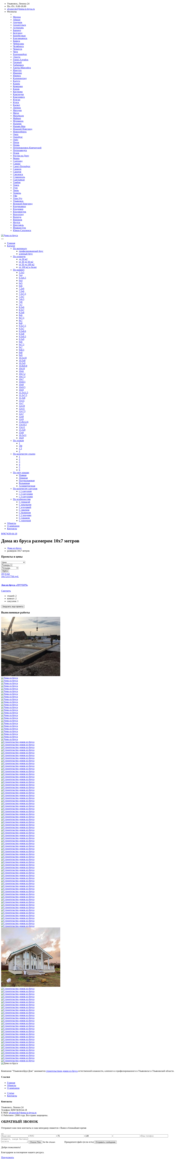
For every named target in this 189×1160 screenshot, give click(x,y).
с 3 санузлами (26, 496)
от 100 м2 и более (28, 267)
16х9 (21, 438)
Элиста (16, 57)
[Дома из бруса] (9, 235)
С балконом (25, 512)
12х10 (22, 406)
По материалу (20, 248)
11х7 (21, 403)
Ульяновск (18, 201)
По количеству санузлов (25, 488)
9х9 (20, 355)
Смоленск (18, 174)
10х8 (21, 384)
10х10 (22, 368)
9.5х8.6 (22, 331)
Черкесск (17, 49)
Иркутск (17, 70)
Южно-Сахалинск (22, 230)
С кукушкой (25, 507)
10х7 (21, 379)
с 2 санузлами (26, 494)
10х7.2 (22, 374)
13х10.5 (23, 424)
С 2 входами (25, 515)
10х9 (21, 390)
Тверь (16, 190)
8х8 (20, 323)
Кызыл (16, 105)
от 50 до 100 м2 (26, 264)
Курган (16, 99)
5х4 (20, 275)
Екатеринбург (20, 54)
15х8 (21, 432)
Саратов (17, 171)
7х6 (20, 302)
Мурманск (18, 121)
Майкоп (17, 118)
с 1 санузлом (25, 491)
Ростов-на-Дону (21, 155)
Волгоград (18, 214)
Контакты (12, 528)
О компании (13, 526)
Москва (17, 17)
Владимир (18, 209)
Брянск (16, 41)
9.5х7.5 (22, 326)
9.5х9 (21, 339)
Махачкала (18, 115)
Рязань (16, 158)
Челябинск (18, 46)
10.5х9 (22, 363)
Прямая (22, 475)
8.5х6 (21, 307)
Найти (5, 571)
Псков (16, 153)
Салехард (17, 161)
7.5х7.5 (22, 294)
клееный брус (26, 254)
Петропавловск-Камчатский (27, 147)
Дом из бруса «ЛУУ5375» (14, 585)
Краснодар (18, 94)
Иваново (17, 73)
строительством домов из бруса (62, 1071)
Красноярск (19, 97)
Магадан (17, 110)
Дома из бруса (14, 548)
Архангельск (19, 25)
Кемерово (18, 86)
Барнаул (17, 30)
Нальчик (17, 123)
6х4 (20, 280)
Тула (15, 187)
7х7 (20, 304)
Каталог (11, 246)
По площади (19, 256)
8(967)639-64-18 (9, 533)
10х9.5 (22, 387)
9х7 (20, 347)
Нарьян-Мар (19, 126)
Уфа (15, 195)
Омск (15, 134)
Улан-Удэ (17, 198)
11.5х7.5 (23, 395)
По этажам (18, 440)
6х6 (20, 286)
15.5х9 (22, 430)
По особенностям (22, 499)
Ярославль (18, 225)
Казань (16, 83)
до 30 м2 (23, 259)
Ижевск (17, 75)
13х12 (22, 427)
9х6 (20, 342)
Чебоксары (18, 43)
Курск (16, 102)
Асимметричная (27, 486)
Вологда (17, 217)
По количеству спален (24, 454)
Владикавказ (19, 206)
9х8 (20, 352)
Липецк (17, 107)
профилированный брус (31, 251)
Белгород (17, 33)
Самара (16, 163)
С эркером (24, 510)
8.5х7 (21, 310)
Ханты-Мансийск (22, 67)
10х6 (21, 371)
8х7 (20, 320)
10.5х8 (22, 360)
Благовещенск (20, 38)
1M (20, 446)
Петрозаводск (20, 150)
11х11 (22, 400)
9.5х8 (21, 334)
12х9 (21, 419)
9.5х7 (21, 328)
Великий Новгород (22, 203)
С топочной (25, 520)
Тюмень (17, 193)
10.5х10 (23, 358)
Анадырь (17, 22)
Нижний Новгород (22, 129)
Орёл (15, 139)
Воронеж (17, 219)
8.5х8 (21, 312)
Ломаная (23, 478)
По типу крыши (21, 472)
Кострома (18, 91)
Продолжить (7, 1157)
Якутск (16, 222)
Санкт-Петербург (21, 166)
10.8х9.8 (23, 366)
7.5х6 (21, 291)
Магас (16, 113)
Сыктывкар (19, 179)
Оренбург (18, 137)
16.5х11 (22, 435)
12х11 (22, 408)
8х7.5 (21, 318)
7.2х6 (21, 288)
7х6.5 (21, 299)
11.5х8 (22, 398)
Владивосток (19, 211)
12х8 (21, 416)
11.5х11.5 (23, 392)
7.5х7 (21, 296)
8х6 (20, 315)
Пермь (16, 145)
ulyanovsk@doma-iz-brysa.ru (21, 9)
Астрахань (18, 27)
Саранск (17, 169)
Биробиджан (19, 35)
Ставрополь (19, 177)
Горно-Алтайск (20, 59)
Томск (16, 185)
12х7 (21, 414)
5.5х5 (21, 272)
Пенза (16, 142)
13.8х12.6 (23, 422)
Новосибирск (20, 131)
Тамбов (17, 182)
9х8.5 (21, 350)
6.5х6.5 (22, 278)
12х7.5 (22, 411)
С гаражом (24, 518)
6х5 (20, 283)
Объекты (11, 523)
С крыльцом (25, 504)
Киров (16, 89)
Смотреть (6, 591)
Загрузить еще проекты (12, 606)
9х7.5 (21, 344)
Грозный (17, 62)
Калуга (16, 81)
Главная (11, 243)
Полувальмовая (27, 480)
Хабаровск (18, 65)
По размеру (19, 270)
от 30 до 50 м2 (26, 262)
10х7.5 (22, 376)
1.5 (20, 448)
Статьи (10, 1093)
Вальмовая (24, 483)
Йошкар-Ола (19, 227)
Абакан (16, 19)
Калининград (20, 78)
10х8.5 (22, 382)
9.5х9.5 (22, 336)
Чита (15, 51)
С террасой (24, 502)
